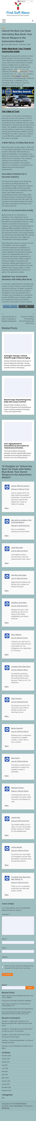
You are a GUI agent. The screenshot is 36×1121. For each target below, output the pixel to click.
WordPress (5, 1108)
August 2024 (5, 1062)
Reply (7, 508)
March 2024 (5, 1077)
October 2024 (6, 1058)
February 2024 (6, 1081)
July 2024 (4, 1065)
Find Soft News (18, 12)
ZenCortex (5, 1040)
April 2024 (5, 1074)
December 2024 (6, 1055)
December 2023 (6, 1087)
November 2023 (6, 1090)
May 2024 (5, 1071)
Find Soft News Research (10, 44)
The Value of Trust (10, 111)
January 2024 (6, 1084)
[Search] (32, 20)
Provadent (5, 1021)
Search (4, 985)
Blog (3, 28)
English (22, 1)
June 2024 (5, 1068)
